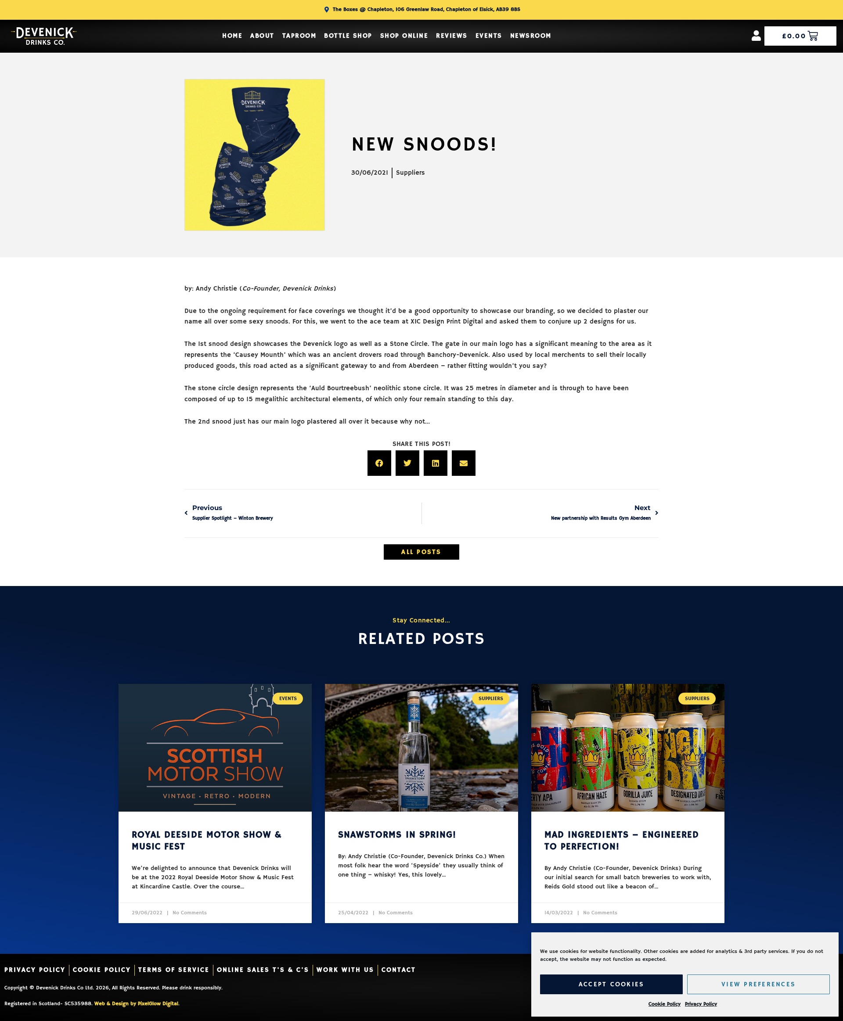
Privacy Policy (701, 1004)
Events (489, 36)
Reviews (452, 36)
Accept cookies (612, 984)
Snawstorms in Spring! (397, 835)
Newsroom (530, 36)
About (262, 36)
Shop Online (404, 36)
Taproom (299, 36)
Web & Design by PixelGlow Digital (136, 1003)
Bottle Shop (348, 36)
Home (232, 36)
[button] (379, 463)
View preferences (758, 984)
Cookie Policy (664, 1004)
